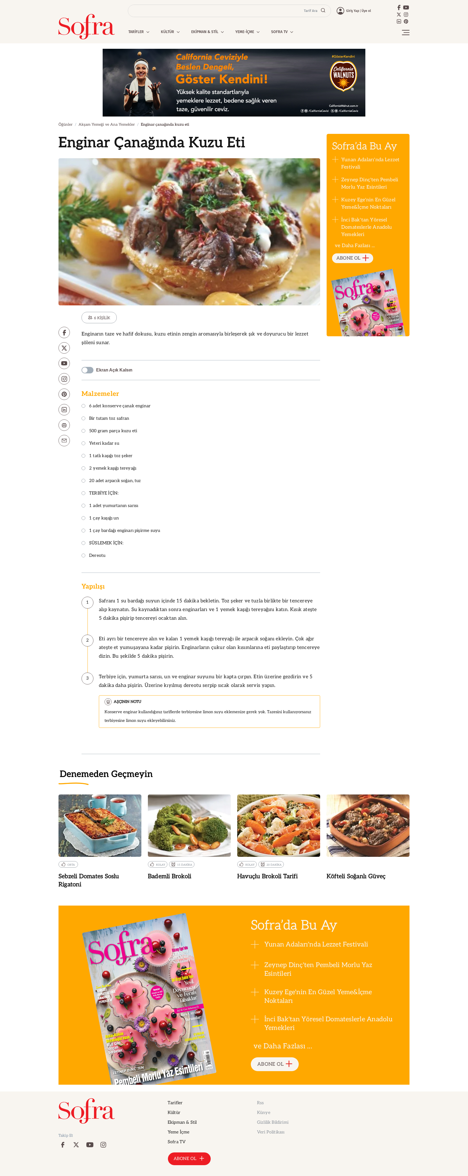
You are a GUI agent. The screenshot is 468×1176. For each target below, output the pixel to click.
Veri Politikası (270, 1132)
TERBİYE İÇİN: (103, 493)
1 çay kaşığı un (104, 518)
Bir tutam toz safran (109, 418)
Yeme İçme (178, 1132)
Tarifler (175, 1103)
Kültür (174, 1112)
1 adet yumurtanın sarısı (113, 506)
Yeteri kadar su (104, 443)
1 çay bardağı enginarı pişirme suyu (124, 531)
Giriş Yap (352, 10)
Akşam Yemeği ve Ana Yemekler (107, 124)
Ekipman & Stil (182, 1122)
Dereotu (97, 556)
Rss (260, 1103)
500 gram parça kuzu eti (113, 431)
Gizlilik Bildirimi (272, 1122)
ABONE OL (348, 258)
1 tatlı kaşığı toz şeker (110, 456)
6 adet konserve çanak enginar (120, 406)
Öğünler (65, 124)
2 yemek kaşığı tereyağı (112, 468)
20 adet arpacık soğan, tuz (115, 481)
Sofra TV (177, 1142)
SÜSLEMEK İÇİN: (106, 543)
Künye (263, 1112)
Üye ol (366, 10)
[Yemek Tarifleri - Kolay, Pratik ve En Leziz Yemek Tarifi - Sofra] (86, 27)
